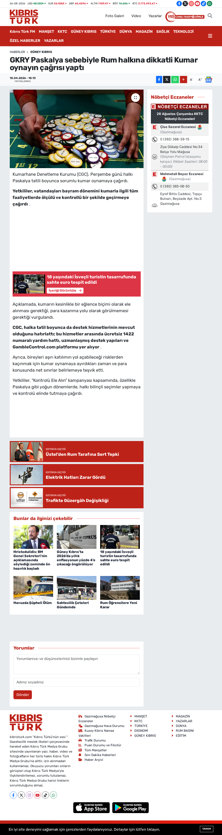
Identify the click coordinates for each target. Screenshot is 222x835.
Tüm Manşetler (96, 750)
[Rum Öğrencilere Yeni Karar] (120, 588)
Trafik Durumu (95, 740)
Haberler (17, 52)
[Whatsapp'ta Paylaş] (175, 79)
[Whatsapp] (53, 795)
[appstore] (92, 807)
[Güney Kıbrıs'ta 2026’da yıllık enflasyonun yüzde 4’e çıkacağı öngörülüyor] (76, 536)
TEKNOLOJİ (183, 31)
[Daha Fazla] (183, 79)
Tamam (206, 828)
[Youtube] (37, 795)
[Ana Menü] (210, 36)
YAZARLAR (54, 40)
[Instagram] (29, 795)
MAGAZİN (144, 31)
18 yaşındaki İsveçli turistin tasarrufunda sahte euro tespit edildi (118, 558)
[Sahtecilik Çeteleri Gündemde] (76, 588)
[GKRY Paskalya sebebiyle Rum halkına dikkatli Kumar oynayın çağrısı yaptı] (77, 129)
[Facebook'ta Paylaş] (159, 79)
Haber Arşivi (94, 760)
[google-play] (130, 807)
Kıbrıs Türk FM (22, 31)
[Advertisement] (76, 238)
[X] (21, 795)
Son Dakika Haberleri (100, 755)
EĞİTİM (181, 736)
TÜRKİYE (108, 31)
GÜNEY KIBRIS (83, 31)
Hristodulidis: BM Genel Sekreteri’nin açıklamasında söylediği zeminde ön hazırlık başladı (31, 560)
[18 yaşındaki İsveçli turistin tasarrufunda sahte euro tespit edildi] (120, 536)
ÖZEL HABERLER (25, 40)
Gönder (22, 694)
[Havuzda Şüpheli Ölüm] (33, 588)
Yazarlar (155, 16)
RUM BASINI (185, 731)
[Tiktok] (45, 795)
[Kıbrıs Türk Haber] (24, 16)
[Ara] (210, 16)
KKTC (62, 31)
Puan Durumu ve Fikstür (103, 745)
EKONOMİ (141, 731)
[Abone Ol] (208, 80)
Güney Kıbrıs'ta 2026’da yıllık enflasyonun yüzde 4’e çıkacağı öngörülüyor (76, 558)
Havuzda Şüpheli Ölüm (32, 603)
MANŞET (46, 31)
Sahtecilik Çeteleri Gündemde (73, 605)
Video (136, 16)
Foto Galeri (114, 16)
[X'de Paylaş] (166, 79)
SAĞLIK (163, 31)
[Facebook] (13, 795)
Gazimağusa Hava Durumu (104, 726)
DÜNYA (125, 31)
